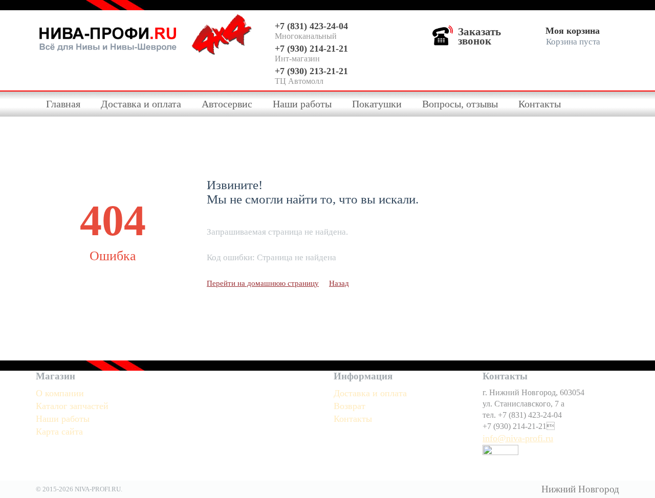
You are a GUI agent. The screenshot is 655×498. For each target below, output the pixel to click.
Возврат (349, 406)
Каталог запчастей (72, 406)
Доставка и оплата (141, 103)
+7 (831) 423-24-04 (311, 26)
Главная (63, 103)
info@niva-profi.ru (518, 438)
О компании (60, 393)
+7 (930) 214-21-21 (311, 48)
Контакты (539, 103)
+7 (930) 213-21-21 (311, 71)
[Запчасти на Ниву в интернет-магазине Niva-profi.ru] (108, 37)
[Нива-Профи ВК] (500, 456)
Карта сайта (59, 431)
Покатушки (377, 103)
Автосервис (227, 103)
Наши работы (302, 103)
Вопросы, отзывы (460, 103)
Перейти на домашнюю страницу (263, 283)
